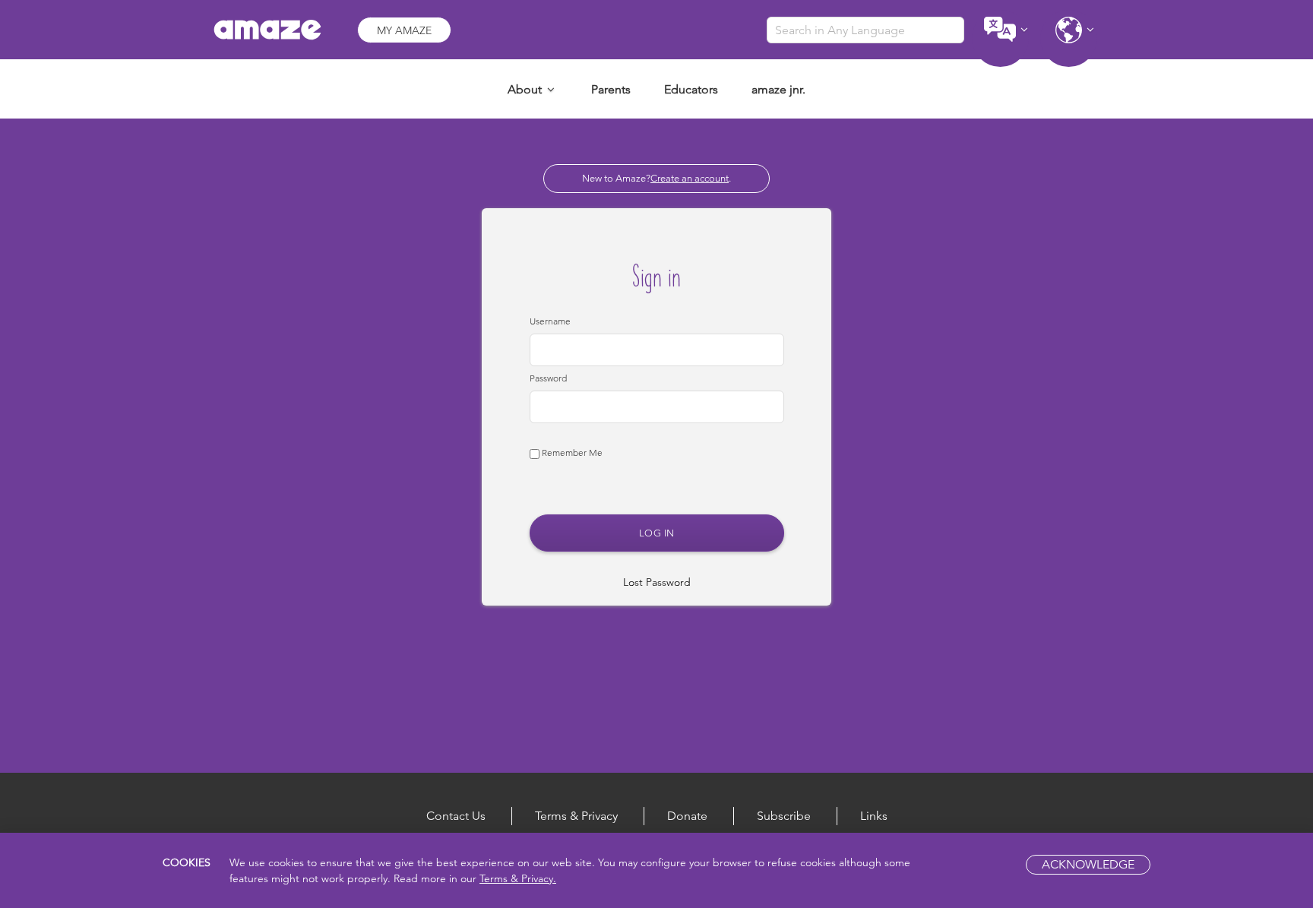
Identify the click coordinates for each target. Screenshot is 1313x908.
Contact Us (456, 815)
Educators (691, 89)
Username (550, 321)
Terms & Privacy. (517, 878)
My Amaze (404, 30)
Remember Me (571, 452)
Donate (687, 815)
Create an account (689, 178)
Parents (611, 89)
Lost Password (657, 582)
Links (873, 815)
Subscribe (784, 815)
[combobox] (865, 30)
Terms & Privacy (576, 815)
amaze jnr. (778, 89)
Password (548, 378)
